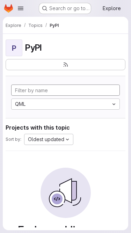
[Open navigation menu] (20, 8)
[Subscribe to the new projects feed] (65, 64)
